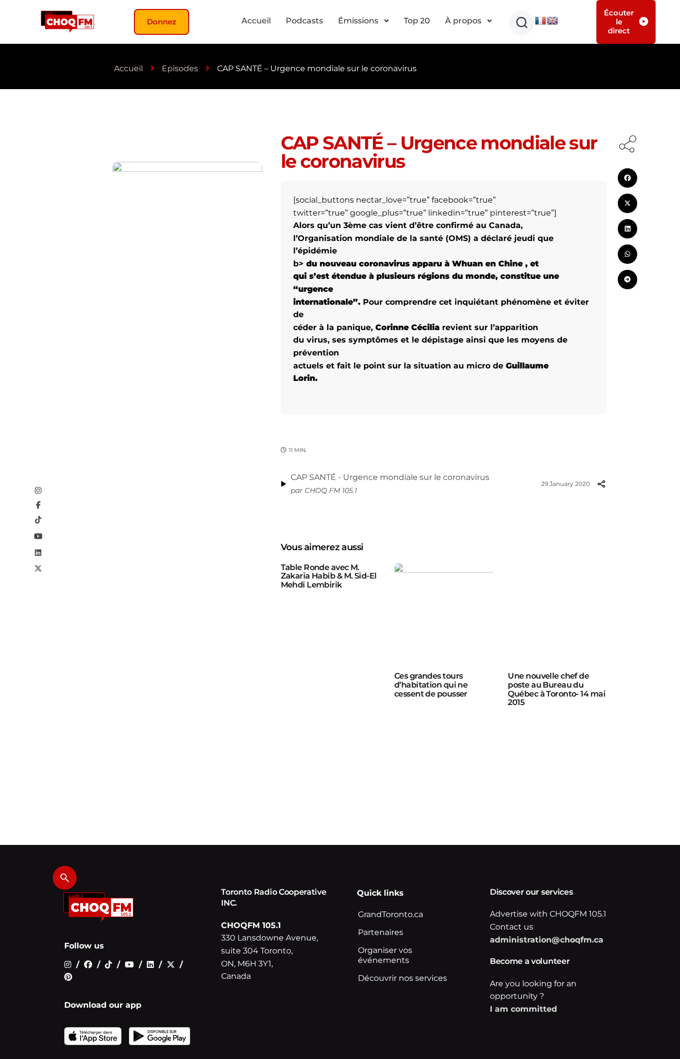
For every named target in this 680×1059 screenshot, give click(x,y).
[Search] (65, 878)
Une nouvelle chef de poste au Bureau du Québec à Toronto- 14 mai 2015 (556, 689)
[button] (521, 22)
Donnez (161, 21)
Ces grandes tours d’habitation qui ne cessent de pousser (430, 684)
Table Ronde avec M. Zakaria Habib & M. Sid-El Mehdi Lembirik (329, 576)
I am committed (523, 1009)
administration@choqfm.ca (546, 939)
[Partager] (601, 484)
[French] (540, 21)
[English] (552, 21)
